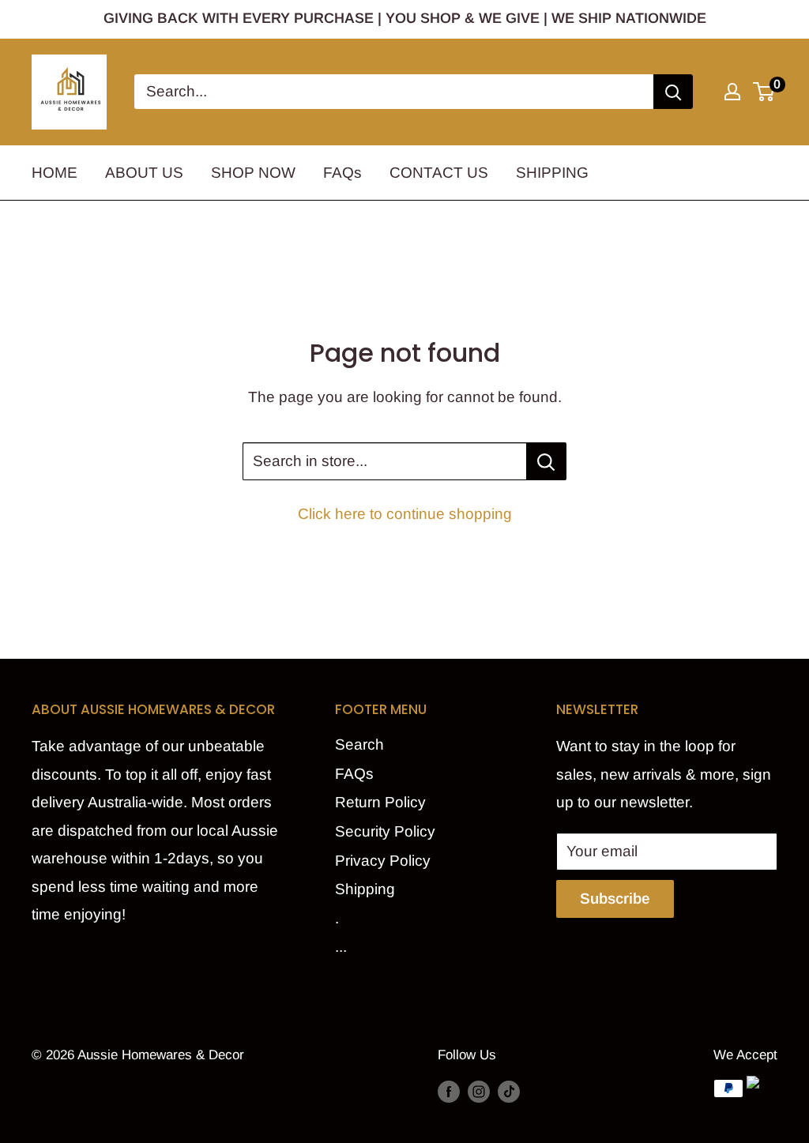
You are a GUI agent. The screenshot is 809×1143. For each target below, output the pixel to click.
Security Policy (385, 831)
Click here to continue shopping (405, 514)
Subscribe (615, 898)
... (341, 946)
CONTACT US (438, 172)
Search (359, 744)
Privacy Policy (383, 860)
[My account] (732, 91)
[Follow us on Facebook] (449, 1091)
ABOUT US (144, 172)
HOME (54, 172)
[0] (764, 91)
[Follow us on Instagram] (479, 1091)
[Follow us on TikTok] (509, 1091)
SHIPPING (552, 172)
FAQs (342, 172)
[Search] (673, 91)
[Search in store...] (546, 461)
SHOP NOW (253, 172)
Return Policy (380, 802)
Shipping (365, 889)
